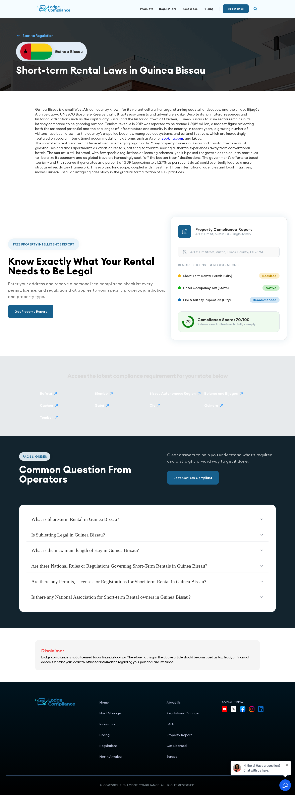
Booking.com (172, 138)
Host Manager (110, 713)
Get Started (236, 8)
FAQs (171, 724)
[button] (146, 9)
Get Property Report (30, 311)
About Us (174, 702)
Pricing (208, 9)
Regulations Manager (183, 713)
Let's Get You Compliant (193, 478)
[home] (67, 8)
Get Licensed (177, 745)
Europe (172, 756)
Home (104, 702)
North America (110, 756)
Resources (107, 724)
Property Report (179, 734)
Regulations (167, 9)
